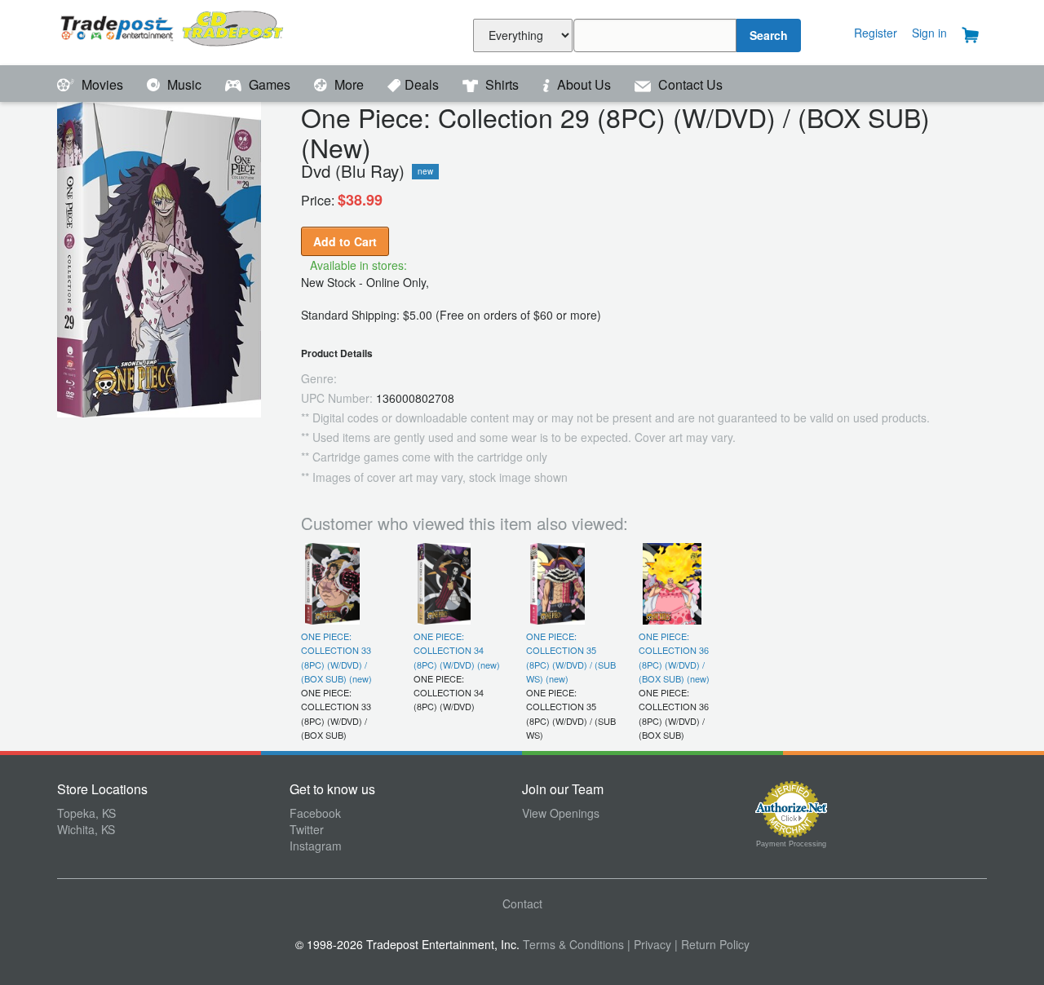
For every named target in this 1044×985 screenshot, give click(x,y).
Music (184, 84)
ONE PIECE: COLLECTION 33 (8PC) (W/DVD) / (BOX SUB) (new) (336, 657)
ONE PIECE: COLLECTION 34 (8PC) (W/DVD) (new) (457, 650)
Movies (102, 84)
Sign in (929, 32)
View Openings (560, 813)
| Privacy (649, 944)
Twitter (307, 829)
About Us (584, 84)
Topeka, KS (86, 813)
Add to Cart (345, 241)
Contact (522, 903)
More (349, 84)
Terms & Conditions (573, 944)
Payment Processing (791, 844)
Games (270, 84)
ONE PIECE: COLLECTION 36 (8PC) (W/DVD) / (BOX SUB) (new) (674, 657)
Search (769, 35)
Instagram (316, 845)
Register (875, 32)
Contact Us (689, 84)
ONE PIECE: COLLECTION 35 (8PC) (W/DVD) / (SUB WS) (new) (571, 657)
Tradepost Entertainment (173, 30)
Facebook (315, 813)
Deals (423, 84)
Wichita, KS (86, 829)
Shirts (502, 84)
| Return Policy (712, 944)
